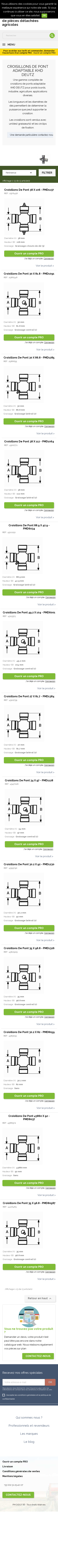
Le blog (29, 1441)
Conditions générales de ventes (21, 1471)
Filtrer (47, 172)
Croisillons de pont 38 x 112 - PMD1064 (29, 441)
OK (44, 15)
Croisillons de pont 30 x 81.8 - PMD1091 (29, 273)
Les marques (29, 1433)
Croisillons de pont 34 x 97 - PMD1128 (29, 780)
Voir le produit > (45, 265)
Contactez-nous (38, 1356)
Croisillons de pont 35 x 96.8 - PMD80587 (29, 1203)
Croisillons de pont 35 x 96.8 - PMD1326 (29, 948)
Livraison (7, 1466)
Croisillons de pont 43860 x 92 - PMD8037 (29, 1117)
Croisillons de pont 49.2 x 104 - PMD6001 (29, 612)
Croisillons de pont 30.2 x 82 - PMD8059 (29, 1032)
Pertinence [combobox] (19, 173)
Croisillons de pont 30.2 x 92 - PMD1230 (29, 864)
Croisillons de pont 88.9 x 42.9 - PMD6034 (29, 527)
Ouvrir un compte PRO (29, 253)
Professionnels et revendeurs (29, 1425)
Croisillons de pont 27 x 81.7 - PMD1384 (29, 696)
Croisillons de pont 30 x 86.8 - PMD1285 (29, 357)
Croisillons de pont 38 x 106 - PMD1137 (29, 189)
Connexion (49, 258)
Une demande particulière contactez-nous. (32, 135)
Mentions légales (12, 1476)
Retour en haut (40, 1298)
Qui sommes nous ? (29, 1417)
